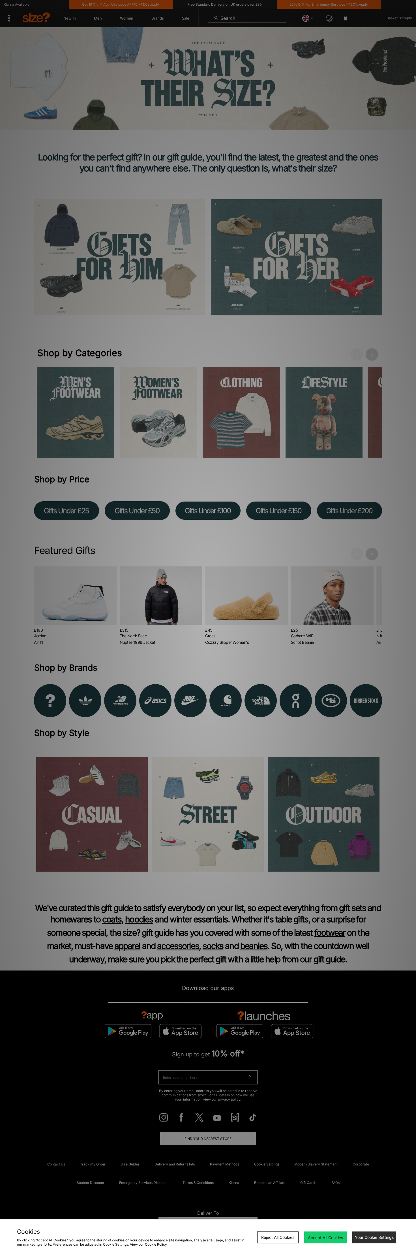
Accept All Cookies (325, 1237)
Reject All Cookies (277, 1237)
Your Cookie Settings (374, 1237)
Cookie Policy (156, 1244)
